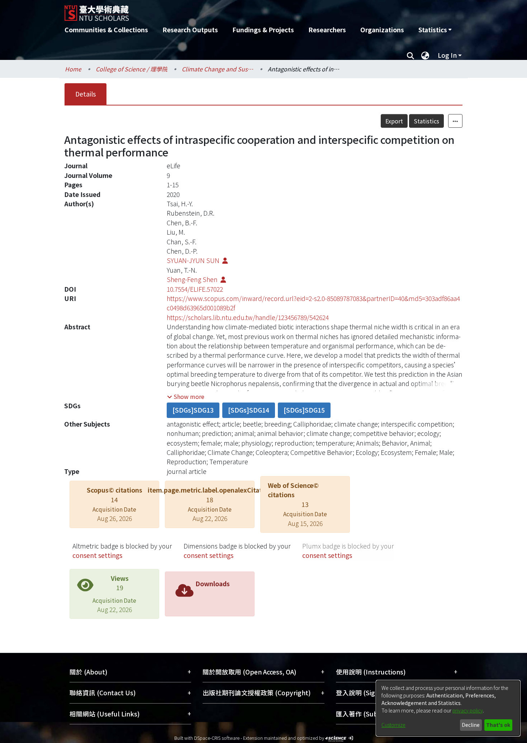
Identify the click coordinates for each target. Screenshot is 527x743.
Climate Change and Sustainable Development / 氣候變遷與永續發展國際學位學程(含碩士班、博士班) (217, 69)
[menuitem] (434, 30)
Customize (393, 724)
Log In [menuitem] (447, 55)
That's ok (498, 724)
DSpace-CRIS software (216, 737)
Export (394, 121)
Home (73, 69)
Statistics (426, 121)
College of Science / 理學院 (131, 69)
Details (85, 93)
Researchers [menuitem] (327, 29)
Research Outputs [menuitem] (190, 29)
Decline (471, 724)
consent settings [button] (97, 555)
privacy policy (467, 710)
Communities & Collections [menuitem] (106, 29)
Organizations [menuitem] (382, 29)
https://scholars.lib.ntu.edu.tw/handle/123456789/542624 (248, 317)
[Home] (225, 10)
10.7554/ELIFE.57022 (195, 288)
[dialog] (448, 708)
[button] (186, 396)
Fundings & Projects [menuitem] (263, 29)
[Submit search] (410, 55)
